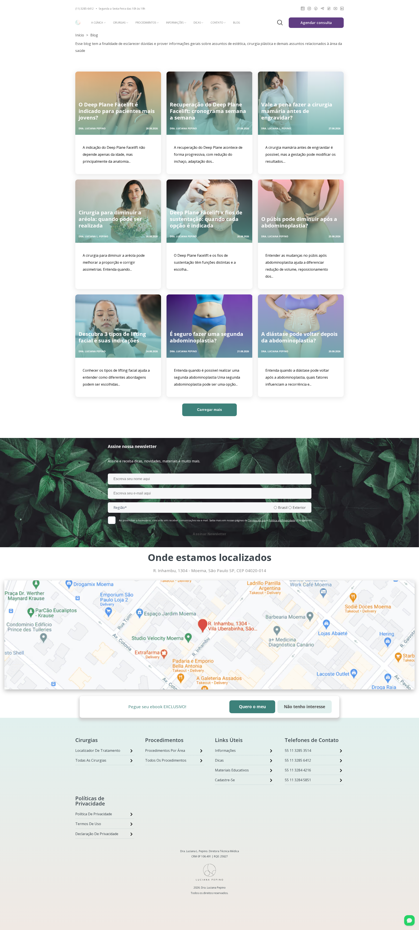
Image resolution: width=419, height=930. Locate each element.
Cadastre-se (225, 780)
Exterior (299, 507)
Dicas (197, 22)
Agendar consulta (316, 22)
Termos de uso (257, 520)
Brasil (282, 507)
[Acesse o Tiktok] (329, 9)
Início (79, 35)
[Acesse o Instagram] (309, 9)
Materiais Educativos (232, 770)
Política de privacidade (93, 814)
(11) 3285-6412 (84, 8)
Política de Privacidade (282, 520)
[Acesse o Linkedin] (342, 9)
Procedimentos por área (165, 750)
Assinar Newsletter (209, 534)
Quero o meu (252, 706)
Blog (236, 22)
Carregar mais (209, 410)
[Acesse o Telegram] (322, 9)
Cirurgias (119, 22)
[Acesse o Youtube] (335, 9)
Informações (175, 22)
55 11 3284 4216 (298, 770)
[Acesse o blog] (302, 9)
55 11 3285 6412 (298, 760)
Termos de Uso (88, 823)
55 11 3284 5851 (298, 780)
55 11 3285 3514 (298, 750)
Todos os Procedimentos (165, 760)
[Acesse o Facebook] (316, 9)
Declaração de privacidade (96, 833)
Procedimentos (146, 22)
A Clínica (97, 22)
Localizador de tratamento (97, 750)
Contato (217, 22)
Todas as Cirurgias (90, 760)
